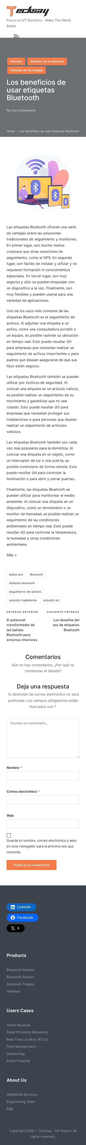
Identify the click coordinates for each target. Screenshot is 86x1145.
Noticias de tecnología (26, 70)
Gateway (13, 991)
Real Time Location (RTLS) (27, 1039)
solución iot (51, 600)
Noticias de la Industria (47, 61)
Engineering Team (21, 1102)
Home (11, 131)
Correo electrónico (23, 791)
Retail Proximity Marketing (27, 1032)
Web (10, 815)
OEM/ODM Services (22, 1094)
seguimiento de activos (25, 591)
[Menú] (16, 36)
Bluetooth (36, 574)
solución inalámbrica (23, 600)
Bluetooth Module (20, 970)
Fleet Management (21, 1046)
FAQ (10, 1109)
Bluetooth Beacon (20, 977)
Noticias (16, 61)
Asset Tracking (18, 1061)
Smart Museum (18, 1025)
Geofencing (16, 1054)
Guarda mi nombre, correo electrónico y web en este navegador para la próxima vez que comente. (41, 846)
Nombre (14, 768)
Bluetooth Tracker (21, 984)
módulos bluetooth (22, 583)
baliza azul (16, 574)
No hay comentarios (21, 110)
